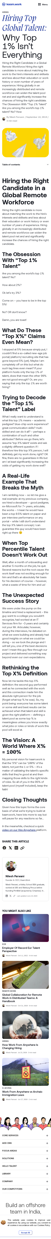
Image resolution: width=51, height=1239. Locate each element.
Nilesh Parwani (17, 117)
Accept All (25, 1232)
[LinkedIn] (7, 896)
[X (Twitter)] (10, 896)
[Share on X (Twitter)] (10, 848)
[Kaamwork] (12, 4)
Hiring (5, 12)
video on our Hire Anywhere (19, 829)
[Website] (14, 896)
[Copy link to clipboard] (22, 848)
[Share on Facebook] (4, 848)
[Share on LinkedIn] (16, 848)
